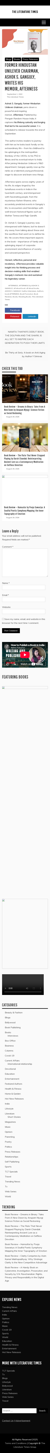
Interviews (13, 1035)
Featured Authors (13, 1083)
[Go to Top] (46, 1450)
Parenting (10, 1136)
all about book (19, 288)
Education (10, 1073)
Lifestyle (9, 1108)
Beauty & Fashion (13, 1012)
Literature (9, 1113)
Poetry (8, 1141)
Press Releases (30, 59)
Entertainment (12, 1078)
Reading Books (25, 297)
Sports (8, 1166)
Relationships (11, 1156)
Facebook (15, 310)
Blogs (8, 59)
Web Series (10, 1191)
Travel (8, 1176)
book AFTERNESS (12, 294)
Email (5, 595)
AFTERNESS (13, 285)
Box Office (10, 1040)
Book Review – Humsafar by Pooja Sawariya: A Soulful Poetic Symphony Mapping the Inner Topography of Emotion (24, 510)
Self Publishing (12, 1161)
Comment (7, 546)
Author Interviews (29, 291)
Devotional (10, 1068)
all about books (32, 288)
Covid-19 (9, 1055)
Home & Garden (13, 1093)
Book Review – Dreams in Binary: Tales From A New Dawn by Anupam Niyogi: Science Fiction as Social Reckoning (24, 410)
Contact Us (7, 1420)
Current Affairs (12, 1060)
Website (6, 607)
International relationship (20, 1063)
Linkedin (31, 316)
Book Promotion (26, 294)
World (8, 1196)
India (7, 1103)
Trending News (12, 1181)
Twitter (32, 310)
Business (9, 1045)
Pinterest (14, 316)
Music (8, 1126)
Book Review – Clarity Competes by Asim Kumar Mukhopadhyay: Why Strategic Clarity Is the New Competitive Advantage (26, 1259)
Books (17, 59)
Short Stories (14, 1117)
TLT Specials (11, 1171)
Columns (9, 1050)
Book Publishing (13, 1027)
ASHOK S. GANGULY (13, 291)
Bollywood (10, 1022)
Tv (6, 1186)
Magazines (10, 1121)
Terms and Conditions (16, 1443)
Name (6, 583)
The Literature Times (25, 12)
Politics (8, 1146)
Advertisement (22, 1420)
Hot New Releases (14, 1098)
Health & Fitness (13, 1088)
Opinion (8, 1131)
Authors (40, 291)
